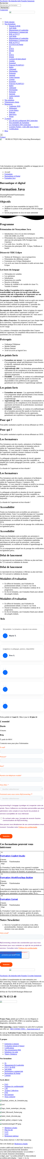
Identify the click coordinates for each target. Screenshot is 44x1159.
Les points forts (9, 355)
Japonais (12, 75)
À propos (8, 118)
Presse (11, 116)
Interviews (12, 114)
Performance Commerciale (18, 32)
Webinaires (13, 108)
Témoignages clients (12, 102)
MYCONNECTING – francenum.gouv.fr (25, 1029)
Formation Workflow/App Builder (16, 877)
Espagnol (12, 63)
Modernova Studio (21, 1144)
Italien (11, 67)
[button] (22, 355)
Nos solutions (9, 100)
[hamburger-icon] (1, 18)
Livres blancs (14, 110)
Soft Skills (12, 28)
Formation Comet (9, 899)
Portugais (12, 73)
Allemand (12, 69)
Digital (11, 51)
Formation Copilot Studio (12, 856)
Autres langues (14, 77)
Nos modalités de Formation (19, 123)
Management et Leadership (18, 30)
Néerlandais (13, 71)
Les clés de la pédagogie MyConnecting (23, 121)
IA (10, 47)
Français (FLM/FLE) (16, 65)
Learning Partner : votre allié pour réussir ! (24, 127)
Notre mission (9, 22)
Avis (2, 618)
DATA (11, 49)
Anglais (12, 61)
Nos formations (10, 24)
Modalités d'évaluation (13, 578)
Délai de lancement (11, 555)
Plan (3, 864)
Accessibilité (7, 507)
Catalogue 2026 (14, 106)
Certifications (14, 129)
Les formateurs (9, 439)
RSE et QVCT (14, 34)
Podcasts (12, 112)
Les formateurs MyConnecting (20, 125)
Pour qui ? (6, 419)
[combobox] (10, 5)
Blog (6, 131)
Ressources (9, 104)
